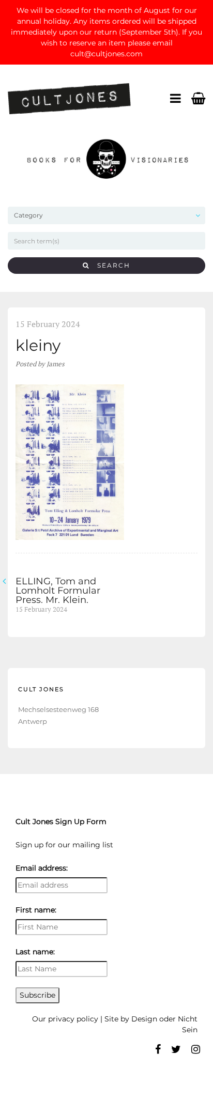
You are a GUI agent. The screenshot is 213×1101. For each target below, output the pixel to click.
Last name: (35, 951)
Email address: (42, 868)
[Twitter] (176, 1049)
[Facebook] (158, 1049)
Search (109, 265)
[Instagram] (195, 1049)
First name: (36, 909)
